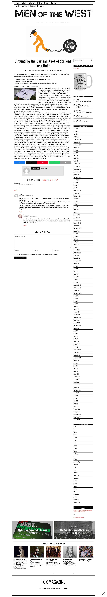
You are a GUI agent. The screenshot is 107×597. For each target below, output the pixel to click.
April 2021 (76, 274)
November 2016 (77, 417)
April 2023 (76, 209)
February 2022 (77, 247)
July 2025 (76, 150)
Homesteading (77, 462)
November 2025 (77, 139)
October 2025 (77, 142)
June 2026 (76, 131)
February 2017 (77, 409)
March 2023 (76, 212)
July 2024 (76, 182)
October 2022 (77, 226)
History (42, 70)
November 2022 (77, 223)
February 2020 (77, 312)
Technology (76, 500)
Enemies (75, 437)
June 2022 (76, 236)
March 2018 (76, 374)
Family (75, 440)
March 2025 (76, 161)
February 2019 (77, 344)
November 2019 (77, 320)
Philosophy (76, 478)
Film (74, 443)
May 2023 (76, 207)
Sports (75, 491)
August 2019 (76, 328)
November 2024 (77, 172)
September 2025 (77, 145)
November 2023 (77, 191)
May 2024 (76, 188)
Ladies (75, 467)
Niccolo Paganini (67, 559)
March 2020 (76, 309)
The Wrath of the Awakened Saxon (84, 112)
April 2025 (76, 158)
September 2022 (77, 228)
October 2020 (77, 290)
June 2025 (76, 153)
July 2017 (76, 395)
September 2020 (77, 293)
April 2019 (76, 339)
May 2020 (76, 304)
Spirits (75, 489)
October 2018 (77, 355)
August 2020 (76, 296)
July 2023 (76, 201)
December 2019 (77, 317)
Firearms (76, 448)
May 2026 (76, 134)
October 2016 (77, 420)
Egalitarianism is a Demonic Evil (83, 101)
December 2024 (77, 169)
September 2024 (77, 177)
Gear (75, 456)
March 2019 (76, 342)
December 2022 (77, 220)
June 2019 (76, 333)
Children (75, 432)
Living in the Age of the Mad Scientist (82, 106)
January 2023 (77, 217)
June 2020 (76, 301)
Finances (38, 70)
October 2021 (77, 258)
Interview (76, 464)
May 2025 (76, 155)
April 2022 (76, 242)
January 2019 (76, 347)
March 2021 (76, 277)
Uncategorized (77, 502)
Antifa (75, 427)
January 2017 (76, 412)
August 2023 (76, 199)
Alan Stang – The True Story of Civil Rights (85, 560)
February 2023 (77, 215)
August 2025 (76, 147)
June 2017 (76, 398)
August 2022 (76, 231)
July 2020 (76, 298)
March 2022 (76, 244)
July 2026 (76, 129)
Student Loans (52, 70)
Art (74, 429)
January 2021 (76, 282)
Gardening (76, 454)
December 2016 (77, 414)
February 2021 (77, 279)
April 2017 (76, 404)
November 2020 (77, 288)
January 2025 (77, 166)
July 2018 (76, 363)
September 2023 (77, 196)
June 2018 (76, 366)
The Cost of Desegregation (82, 117)
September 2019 (77, 325)
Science (75, 486)
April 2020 (76, 306)
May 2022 (76, 239)
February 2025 (77, 164)
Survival (75, 497)
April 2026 (76, 137)
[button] (91, 60)
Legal (75, 470)
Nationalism (76, 475)
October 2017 (77, 387)
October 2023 (77, 193)
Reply (15, 190)
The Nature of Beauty (19, 559)
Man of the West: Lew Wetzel (82, 122)
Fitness (75, 451)
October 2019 (77, 323)
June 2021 (76, 269)
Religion (75, 483)
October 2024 (77, 174)
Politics (47, 70)
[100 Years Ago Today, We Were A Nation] (74, 530)
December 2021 (77, 253)
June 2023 (76, 204)
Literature (76, 473)
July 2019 (76, 331)
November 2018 (77, 352)
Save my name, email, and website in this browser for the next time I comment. (36, 254)
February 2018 (77, 377)
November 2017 (77, 385)
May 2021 (76, 271)
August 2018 (76, 360)
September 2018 (77, 358)
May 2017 (76, 401)
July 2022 (76, 234)
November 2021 (77, 255)
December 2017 (77, 382)
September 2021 (77, 261)
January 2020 (77, 315)
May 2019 (76, 336)
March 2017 (76, 406)
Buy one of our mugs (79, 517)
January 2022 (77, 250)
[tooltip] (19, 162)
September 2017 (77, 390)
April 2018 (76, 371)
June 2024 (76, 185)
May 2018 (76, 368)
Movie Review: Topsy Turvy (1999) (52, 560)
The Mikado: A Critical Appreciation (36, 560)
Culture (34, 70)
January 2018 (76, 379)
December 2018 (77, 350)
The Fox (65, 588)
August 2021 (76, 263)
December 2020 (77, 285)
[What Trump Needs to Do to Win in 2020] (32, 530)
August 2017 (76, 393)
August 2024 (76, 180)
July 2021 (76, 266)
